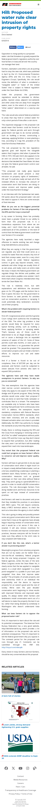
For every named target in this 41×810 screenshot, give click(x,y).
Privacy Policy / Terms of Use (20, 794)
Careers (20, 783)
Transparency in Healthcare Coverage (20, 790)
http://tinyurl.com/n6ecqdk (12, 647)
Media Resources (20, 780)
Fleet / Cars (20, 787)
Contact (20, 776)
